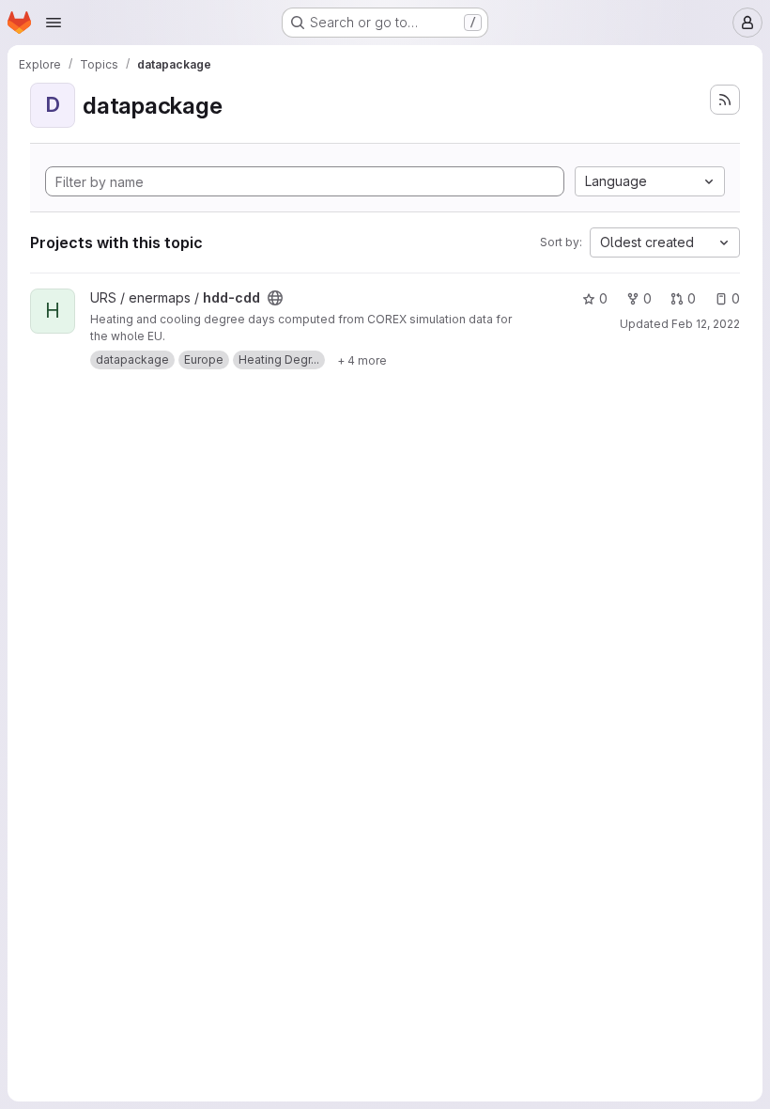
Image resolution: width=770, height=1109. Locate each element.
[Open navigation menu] (53, 23)
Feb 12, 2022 (705, 324)
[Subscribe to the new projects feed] (725, 100)
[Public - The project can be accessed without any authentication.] (275, 297)
